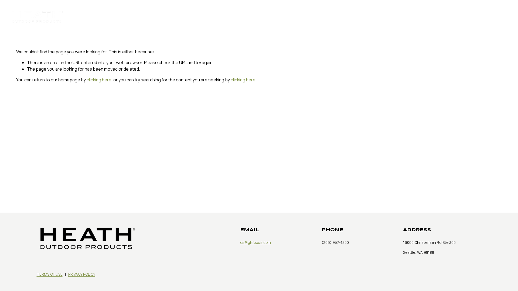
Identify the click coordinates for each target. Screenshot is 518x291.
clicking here (99, 80)
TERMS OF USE (50, 274)
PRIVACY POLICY (81, 274)
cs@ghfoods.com (255, 242)
